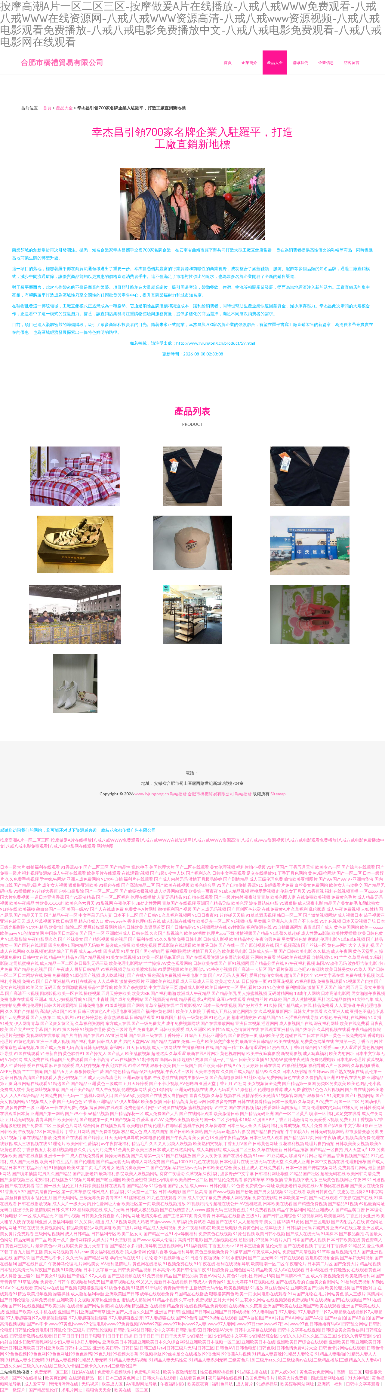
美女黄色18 (203, 1137)
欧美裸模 (26, 909)
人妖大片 (100, 1239)
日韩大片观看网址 (61, 1005)
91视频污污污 (199, 1203)
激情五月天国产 (322, 987)
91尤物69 (274, 1059)
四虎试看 (111, 951)
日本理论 (374, 1209)
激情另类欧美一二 (132, 1167)
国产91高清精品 (80, 897)
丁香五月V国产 (237, 1143)
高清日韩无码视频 (92, 1047)
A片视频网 (334, 1089)
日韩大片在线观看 (160, 1377)
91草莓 (323, 1251)
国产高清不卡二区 (293, 1275)
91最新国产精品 (171, 1017)
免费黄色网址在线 (317, 1041)
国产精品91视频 (343, 1203)
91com (259, 1155)
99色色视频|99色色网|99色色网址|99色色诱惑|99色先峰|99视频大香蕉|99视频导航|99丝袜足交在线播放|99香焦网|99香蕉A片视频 (128, 1353)
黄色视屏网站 (232, 1053)
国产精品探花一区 (127, 1113)
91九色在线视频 (204, 1161)
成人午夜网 (341, 951)
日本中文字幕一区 (100, 1269)
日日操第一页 (254, 981)
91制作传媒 (148, 1059)
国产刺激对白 (364, 1287)
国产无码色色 (69, 1101)
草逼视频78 (28, 1047)
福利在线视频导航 (233, 1263)
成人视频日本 (350, 915)
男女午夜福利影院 (194, 1227)
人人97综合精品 (24, 1095)
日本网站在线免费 (34, 975)
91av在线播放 (123, 1059)
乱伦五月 (43, 1197)
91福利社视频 (294, 1065)
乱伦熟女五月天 (291, 891)
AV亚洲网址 (116, 1035)
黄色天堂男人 (365, 951)
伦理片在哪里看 (167, 1125)
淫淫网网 (269, 1023)
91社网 (240, 1083)
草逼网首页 (154, 927)
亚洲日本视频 (247, 1023)
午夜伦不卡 (124, 903)
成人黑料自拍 (155, 1131)
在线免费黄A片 (276, 909)
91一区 (25, 1215)
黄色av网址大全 (342, 945)
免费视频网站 (53, 1227)
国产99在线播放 (27, 1377)
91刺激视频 (71, 1269)
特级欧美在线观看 (293, 957)
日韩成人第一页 (263, 951)
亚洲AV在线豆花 (345, 1227)
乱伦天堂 (274, 1245)
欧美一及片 (58, 1239)
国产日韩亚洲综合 (279, 1215)
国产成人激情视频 (299, 999)
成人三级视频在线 (30, 1143)
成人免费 (292, 1089)
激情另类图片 (132, 981)
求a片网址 (206, 999)
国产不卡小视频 (164, 1083)
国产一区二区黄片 (291, 1113)
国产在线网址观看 (196, 1113)
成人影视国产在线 (296, 1023)
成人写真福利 (315, 1053)
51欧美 (143, 957)
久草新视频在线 (226, 1095)
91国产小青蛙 (96, 999)
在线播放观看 (113, 1125)
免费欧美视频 (177, 1119)
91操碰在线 (109, 885)
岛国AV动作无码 (331, 963)
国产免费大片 (346, 1263)
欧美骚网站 (334, 1215)
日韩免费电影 (91, 1005)
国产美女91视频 (51, 1275)
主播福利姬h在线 (198, 1047)
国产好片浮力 (250, 1005)
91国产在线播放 (176, 1155)
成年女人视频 (54, 885)
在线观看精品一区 (86, 1377)
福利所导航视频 (285, 1125)
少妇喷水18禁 (238, 1119)
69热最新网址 (372, 1203)
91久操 (270, 1005)
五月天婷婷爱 (135, 1083)
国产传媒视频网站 (320, 1167)
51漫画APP (263, 1119)
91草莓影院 (16, 939)
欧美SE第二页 (80, 1167)
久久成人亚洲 (297, 1161)
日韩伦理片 (219, 1185)
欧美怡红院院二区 (65, 927)
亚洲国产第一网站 (47, 1113)
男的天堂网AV (136, 1041)
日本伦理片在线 (234, 1161)
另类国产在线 (149, 1095)
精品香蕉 (187, 999)
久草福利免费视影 (195, 1299)
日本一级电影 (284, 1101)
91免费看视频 (263, 1209)
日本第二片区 (320, 1263)
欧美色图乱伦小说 (364, 1083)
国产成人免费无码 (57, 1047)
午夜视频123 (30, 1131)
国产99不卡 (76, 1113)
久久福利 (261, 1125)
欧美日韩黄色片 (321, 1191)
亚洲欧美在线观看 (162, 981)
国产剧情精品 (235, 879)
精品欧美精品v (80, 1227)
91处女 (6, 1023)
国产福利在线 (140, 939)
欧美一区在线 (70, 993)
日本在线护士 (319, 1035)
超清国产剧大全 (298, 975)
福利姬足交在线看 (344, 1113)
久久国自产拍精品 (22, 1011)
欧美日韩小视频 (270, 1233)
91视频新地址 (171, 1257)
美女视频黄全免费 (264, 1083)
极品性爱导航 (100, 987)
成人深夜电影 (310, 903)
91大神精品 (37, 927)
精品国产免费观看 (66, 1059)
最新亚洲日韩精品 (256, 1041)
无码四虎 (52, 987)
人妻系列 (240, 975)
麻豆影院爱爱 (61, 1065)
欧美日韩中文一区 (222, 987)
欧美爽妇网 (55, 1377)
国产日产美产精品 (77, 1089)
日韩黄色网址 (265, 1143)
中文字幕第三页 (163, 987)
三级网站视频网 (49, 1233)
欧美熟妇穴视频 (208, 1143)
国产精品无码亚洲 (257, 1113)
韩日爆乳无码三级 (91, 963)
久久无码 (74, 1257)
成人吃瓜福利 (113, 975)
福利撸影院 (295, 987)
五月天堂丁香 (96, 1245)
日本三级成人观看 (266, 1137)
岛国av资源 (170, 1059)
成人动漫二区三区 (239, 1149)
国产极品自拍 (351, 1233)
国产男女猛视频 (268, 1191)
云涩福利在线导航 (302, 1017)
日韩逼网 (69, 921)
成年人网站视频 (236, 1197)
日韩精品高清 (175, 1101)
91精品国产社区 (304, 1173)
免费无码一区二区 (52, 1371)
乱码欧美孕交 (271, 1035)
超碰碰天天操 (232, 915)
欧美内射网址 (341, 1053)
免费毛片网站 (147, 1371)
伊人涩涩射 (350, 1047)
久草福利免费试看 (189, 1221)
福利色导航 (223, 1383)
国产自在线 (355, 1089)
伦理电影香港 (270, 1089)
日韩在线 (140, 933)
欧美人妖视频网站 (142, 1173)
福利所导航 (146, 1245)
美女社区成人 (245, 1167)
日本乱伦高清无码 (17, 1269)
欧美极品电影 (234, 951)
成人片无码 (114, 1209)
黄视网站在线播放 (43, 1035)
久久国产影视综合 (166, 933)
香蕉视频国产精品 (353, 1155)
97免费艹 (324, 1101)
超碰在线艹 (295, 1035)
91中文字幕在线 (329, 975)
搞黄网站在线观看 (106, 1107)
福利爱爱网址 (267, 1107)
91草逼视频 (28, 1281)
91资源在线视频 (172, 1107)
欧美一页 (243, 1293)
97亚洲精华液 (361, 879)
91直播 (374, 1017)
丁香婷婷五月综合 (180, 1035)
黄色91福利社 (240, 1275)
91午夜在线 (204, 1263)
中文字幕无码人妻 (95, 915)
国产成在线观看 (20, 1185)
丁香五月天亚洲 (360, 1215)
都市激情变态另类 (362, 1131)
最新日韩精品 (87, 969)
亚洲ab (41, 999)
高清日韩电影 (190, 1239)
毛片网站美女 (87, 1263)
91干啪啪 (153, 1287)
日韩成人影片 (109, 1041)
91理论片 (57, 1143)
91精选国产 (59, 1083)
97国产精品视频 (90, 957)
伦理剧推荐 (355, 1161)
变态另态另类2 (351, 1191)
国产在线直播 (30, 1155)
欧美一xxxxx (371, 927)
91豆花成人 (277, 1155)
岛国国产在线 (219, 1221)
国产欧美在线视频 (172, 885)
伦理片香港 (157, 1251)
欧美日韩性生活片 (56, 1161)
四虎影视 (48, 993)
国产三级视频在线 (124, 1275)
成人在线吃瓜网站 (179, 1149)
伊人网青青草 (26, 1023)
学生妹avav (318, 1071)
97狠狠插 (274, 1179)
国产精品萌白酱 (350, 1209)
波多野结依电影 (264, 903)
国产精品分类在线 (267, 963)
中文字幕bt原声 (358, 1125)
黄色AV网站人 (212, 1275)
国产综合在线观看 (358, 867)
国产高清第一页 (145, 1155)
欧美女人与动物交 (346, 885)
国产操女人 (95, 1053)
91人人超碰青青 (248, 1221)
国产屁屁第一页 (94, 1119)
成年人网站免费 (145, 1161)
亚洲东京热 (281, 921)
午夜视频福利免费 (83, 1281)
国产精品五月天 (58, 1071)
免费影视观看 (329, 981)
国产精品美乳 (224, 993)
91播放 (256, 1287)
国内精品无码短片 (87, 945)
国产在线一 (228, 945)
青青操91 (217, 1281)
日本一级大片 (12, 867)
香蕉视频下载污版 (301, 1179)
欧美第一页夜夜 (203, 891)
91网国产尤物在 (303, 1293)
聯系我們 (300, 62)
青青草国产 (46, 1119)
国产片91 (52, 1029)
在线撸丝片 (257, 999)
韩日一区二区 (289, 915)
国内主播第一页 (193, 1077)
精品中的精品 (61, 957)
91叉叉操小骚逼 (89, 1221)
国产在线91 (93, 1035)
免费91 (28, 981)
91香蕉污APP (13, 1191)
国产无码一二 (70, 1095)
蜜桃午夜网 (193, 1125)
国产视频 (68, 1287)
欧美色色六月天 (80, 903)
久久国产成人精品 (237, 1071)
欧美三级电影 (224, 1227)
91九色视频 (330, 921)
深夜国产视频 (47, 1269)
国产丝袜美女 (70, 939)
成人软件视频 (87, 1065)
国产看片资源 (280, 969)
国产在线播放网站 (217, 1023)
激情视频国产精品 (252, 933)
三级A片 (254, 1215)
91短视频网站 (310, 1215)
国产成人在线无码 (303, 1233)
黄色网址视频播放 (43, 1089)
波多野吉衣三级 (20, 1107)
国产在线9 (136, 975)
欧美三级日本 (148, 1149)
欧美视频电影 (236, 1287)
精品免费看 (323, 1005)
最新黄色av (46, 1245)
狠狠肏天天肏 (99, 1389)
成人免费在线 (36, 1059)
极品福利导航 (181, 1251)
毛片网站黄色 (331, 1293)
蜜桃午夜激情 (296, 1059)
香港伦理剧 (32, 1005)
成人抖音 (8, 1275)
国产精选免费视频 (310, 1203)
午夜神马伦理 (60, 1263)
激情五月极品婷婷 (205, 879)
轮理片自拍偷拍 (319, 1143)
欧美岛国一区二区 (208, 1119)
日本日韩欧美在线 (343, 1239)
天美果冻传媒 (207, 1071)
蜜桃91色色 (312, 1089)
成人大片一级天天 (69, 1203)
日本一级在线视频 (220, 1005)
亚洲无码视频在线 (191, 1089)
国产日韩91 (150, 915)
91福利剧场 (305, 981)
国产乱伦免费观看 (226, 1179)
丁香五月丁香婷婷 (330, 1245)
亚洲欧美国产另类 (307, 1287)
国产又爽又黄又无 (57, 1023)
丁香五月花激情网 (292, 1119)
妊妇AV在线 (83, 1371)
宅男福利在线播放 (51, 1179)
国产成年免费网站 (126, 999)
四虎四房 (321, 1227)
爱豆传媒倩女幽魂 (266, 975)
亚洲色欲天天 (12, 921)
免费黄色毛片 (343, 897)
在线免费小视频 (73, 1107)
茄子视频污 (374, 915)
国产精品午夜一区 (61, 915)
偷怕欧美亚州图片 (301, 879)
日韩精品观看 (142, 1017)
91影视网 (104, 903)
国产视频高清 (287, 945)
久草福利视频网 (176, 915)
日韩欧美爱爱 (171, 1029)
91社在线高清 (84, 981)
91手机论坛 (147, 1257)
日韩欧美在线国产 (210, 963)
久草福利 (299, 909)
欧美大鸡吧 (138, 1221)
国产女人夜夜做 (207, 1155)
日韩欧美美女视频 (352, 1143)
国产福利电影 (83, 1041)
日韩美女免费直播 (98, 1215)
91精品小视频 (165, 1299)
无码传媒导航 (126, 1137)
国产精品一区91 (158, 1233)
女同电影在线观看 (270, 1293)
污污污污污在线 (64, 1383)
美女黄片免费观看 (17, 1233)
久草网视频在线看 (333, 1029)
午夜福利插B (172, 1383)
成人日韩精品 (77, 1233)
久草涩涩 (177, 1053)
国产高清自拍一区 (43, 1191)
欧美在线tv (308, 1185)
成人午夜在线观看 (69, 873)
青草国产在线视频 (179, 903)
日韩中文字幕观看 (229, 873)
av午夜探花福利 (116, 1143)
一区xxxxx (368, 891)
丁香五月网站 (77, 1131)
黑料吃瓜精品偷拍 (334, 999)
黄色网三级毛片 (20, 1245)
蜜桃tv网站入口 (98, 1095)
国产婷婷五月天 (98, 1137)
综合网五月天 (350, 987)
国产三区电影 (317, 1221)
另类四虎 (262, 921)
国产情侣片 (77, 1275)
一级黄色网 (197, 1017)
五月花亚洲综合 (212, 1035)
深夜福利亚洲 (34, 1221)
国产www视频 (221, 1191)
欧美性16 (216, 1029)
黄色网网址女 (245, 1011)
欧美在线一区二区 (131, 1389)
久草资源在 (215, 1125)
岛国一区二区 (346, 1101)
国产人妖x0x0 (283, 1371)
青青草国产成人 (318, 927)
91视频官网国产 (291, 1095)
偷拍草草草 (254, 1179)
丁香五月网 (367, 1041)
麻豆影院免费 (70, 1245)
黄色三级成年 (109, 1083)
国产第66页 (125, 1095)
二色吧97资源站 (309, 969)
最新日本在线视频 (171, 1281)
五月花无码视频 (20, 1119)
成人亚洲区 (195, 1029)
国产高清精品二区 (138, 885)
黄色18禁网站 (161, 1089)
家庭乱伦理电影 (322, 939)
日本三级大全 (239, 1125)
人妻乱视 (366, 945)
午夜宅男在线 (114, 1065)
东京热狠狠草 (116, 1017)
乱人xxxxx (195, 1209)
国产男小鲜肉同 (150, 951)
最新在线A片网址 (203, 1053)
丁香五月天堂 (301, 867)
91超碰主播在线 (252, 1371)
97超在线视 (28, 1227)
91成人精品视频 (234, 891)
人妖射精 (369, 909)
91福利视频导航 (115, 969)
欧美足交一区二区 (213, 921)
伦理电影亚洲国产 (128, 1011)
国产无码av (214, 1131)
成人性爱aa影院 (316, 933)
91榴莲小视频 (219, 969)
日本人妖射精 (294, 1071)
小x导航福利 (186, 1233)
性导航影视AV (188, 1005)
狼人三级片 (355, 1293)
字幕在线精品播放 (35, 1137)
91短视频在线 (262, 1281)
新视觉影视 (291, 1053)
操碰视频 (92, 993)
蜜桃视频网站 (201, 1107)
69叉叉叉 (144, 1281)
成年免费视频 (43, 1299)
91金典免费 (124, 1149)
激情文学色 (151, 1215)
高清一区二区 (350, 1371)
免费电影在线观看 (17, 999)
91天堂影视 (120, 1239)
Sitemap (278, 793)
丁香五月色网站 (292, 873)
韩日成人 (100, 1191)
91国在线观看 (26, 1053)
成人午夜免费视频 (343, 909)
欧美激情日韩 (226, 1113)
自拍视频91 (322, 957)
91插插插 (57, 1167)
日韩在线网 (270, 1065)
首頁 (228, 62)
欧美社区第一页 (136, 1203)
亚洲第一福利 (330, 1383)
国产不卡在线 (306, 921)
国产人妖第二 (43, 1017)
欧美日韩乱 (68, 1119)
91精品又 (357, 1245)
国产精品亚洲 (83, 1083)
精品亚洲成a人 (320, 1209)
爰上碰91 (26, 1275)
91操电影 (8, 1215)
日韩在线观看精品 (254, 1101)
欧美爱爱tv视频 (324, 1119)
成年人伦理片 (164, 1239)
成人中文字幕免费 (204, 1197)
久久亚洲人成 (336, 1011)
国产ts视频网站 (359, 1095)
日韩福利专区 (103, 1233)
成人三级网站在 (166, 1047)
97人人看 (97, 1275)
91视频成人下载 (41, 1101)
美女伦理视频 (222, 867)
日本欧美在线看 (277, 1203)
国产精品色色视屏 (30, 969)
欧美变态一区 (327, 867)
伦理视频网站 (134, 1089)
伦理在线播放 (143, 897)
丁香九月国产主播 (26, 1251)
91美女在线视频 (121, 957)
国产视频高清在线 (161, 999)
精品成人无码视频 (160, 1227)
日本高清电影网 (335, 993)
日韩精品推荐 (296, 1149)
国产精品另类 (185, 1275)
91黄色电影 (24, 1041)
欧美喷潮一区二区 (268, 1263)
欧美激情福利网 (360, 1275)
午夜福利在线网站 (350, 1017)
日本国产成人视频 (309, 1239)
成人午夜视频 (108, 1089)
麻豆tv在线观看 (231, 999)
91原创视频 (244, 1233)
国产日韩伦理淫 (14, 1299)
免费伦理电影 (322, 1059)
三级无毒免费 (92, 1197)
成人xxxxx (198, 1185)
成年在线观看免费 (157, 1293)
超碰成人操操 (118, 945)
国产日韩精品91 (181, 927)
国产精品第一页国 (299, 1083)
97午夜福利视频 (300, 963)
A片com (81, 1251)
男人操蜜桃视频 (252, 993)
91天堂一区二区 (142, 1191)
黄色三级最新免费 (212, 1251)
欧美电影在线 (139, 1125)
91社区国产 (277, 867)
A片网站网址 (128, 1215)
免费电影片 (147, 1029)
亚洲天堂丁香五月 (216, 1083)
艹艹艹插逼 (32, 1071)
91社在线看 (295, 1191)
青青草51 (114, 1197)
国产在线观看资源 (202, 957)
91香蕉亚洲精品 (98, 1101)
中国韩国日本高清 (62, 933)
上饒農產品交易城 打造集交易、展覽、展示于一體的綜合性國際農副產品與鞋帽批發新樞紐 (75, 615)
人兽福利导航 (60, 1221)
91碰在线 (8, 909)
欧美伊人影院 (188, 1011)
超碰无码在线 (333, 1173)
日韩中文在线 (35, 957)
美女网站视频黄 (58, 1251)
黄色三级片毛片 (121, 1029)
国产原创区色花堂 (244, 909)
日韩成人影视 (215, 939)
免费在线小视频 (360, 975)
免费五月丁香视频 (356, 1119)
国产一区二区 (349, 873)
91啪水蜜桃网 (234, 1257)
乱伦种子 (139, 867)
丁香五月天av (221, 1245)
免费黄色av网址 (260, 1185)
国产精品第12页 (299, 1137)
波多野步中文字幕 (237, 1173)
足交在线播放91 (262, 873)
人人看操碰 (345, 1005)
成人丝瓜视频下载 (43, 921)
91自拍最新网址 (288, 927)
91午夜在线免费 (351, 1077)
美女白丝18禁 (277, 1221)
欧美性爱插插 (344, 933)
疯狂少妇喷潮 (161, 1179)
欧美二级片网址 (127, 1227)
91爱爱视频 (168, 969)
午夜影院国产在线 (356, 1197)
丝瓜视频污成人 (346, 1251)
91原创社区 (246, 1089)
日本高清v (161, 1269)
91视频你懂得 (93, 1029)
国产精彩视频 (96, 939)
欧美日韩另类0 (339, 969)
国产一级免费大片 (148, 1023)
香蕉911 (255, 885)
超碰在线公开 (226, 1203)
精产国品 (326, 1155)
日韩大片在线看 (308, 1011)
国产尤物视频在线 (221, 1239)
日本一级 (293, 1167)
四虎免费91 (59, 945)
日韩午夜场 (325, 1137)
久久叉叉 (157, 1143)
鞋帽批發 (178, 793)
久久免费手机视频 (22, 879)
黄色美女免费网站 (317, 1371)
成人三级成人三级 (197, 981)
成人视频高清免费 (354, 1137)
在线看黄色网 (193, 1377)
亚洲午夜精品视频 (231, 1137)
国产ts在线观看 (323, 1197)
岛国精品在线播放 (191, 1293)
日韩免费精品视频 (135, 1269)
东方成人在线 (118, 1023)
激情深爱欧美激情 (258, 1095)
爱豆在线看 (37, 1065)
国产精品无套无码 (113, 1161)
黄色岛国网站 (346, 927)
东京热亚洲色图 (106, 1299)
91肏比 (297, 1221)
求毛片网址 (72, 1389)
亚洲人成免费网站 (83, 879)
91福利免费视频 (355, 1281)
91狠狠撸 (288, 903)
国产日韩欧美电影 (295, 951)
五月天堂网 (223, 1299)
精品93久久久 (268, 1071)
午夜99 (359, 1179)
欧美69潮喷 (195, 933)
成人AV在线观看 (288, 1269)
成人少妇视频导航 (65, 999)
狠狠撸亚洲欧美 (83, 885)
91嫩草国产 (240, 1251)
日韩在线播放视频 (34, 1203)
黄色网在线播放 (147, 1263)
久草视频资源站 (41, 951)
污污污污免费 (99, 1149)
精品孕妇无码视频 (148, 1071)
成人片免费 (311, 1125)
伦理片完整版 (12, 1035)
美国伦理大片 (161, 867)
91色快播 (276, 987)
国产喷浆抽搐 (24, 1173)
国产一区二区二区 (102, 891)
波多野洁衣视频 (235, 957)
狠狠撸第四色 (221, 1293)
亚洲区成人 (372, 1227)
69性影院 (236, 927)
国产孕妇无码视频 (357, 1257)
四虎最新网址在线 (328, 1377)
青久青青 (202, 1215)
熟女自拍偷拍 (175, 1095)
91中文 (221, 1107)
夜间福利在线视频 (225, 1377)
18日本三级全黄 (250, 1245)
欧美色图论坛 (192, 969)
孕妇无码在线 (122, 1257)
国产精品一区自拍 (326, 1149)
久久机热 (321, 951)
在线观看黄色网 (366, 1269)
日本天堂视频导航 (359, 921)
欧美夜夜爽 (198, 1383)
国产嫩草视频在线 (118, 1281)
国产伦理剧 (84, 1161)
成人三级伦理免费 (266, 879)
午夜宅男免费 (268, 939)
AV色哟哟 (189, 1083)
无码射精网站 (280, 993)
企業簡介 (249, 62)
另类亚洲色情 (294, 939)
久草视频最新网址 (275, 1011)
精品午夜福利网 (291, 1209)
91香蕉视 (315, 891)
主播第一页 (345, 1041)
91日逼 (192, 1257)
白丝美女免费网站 (311, 885)
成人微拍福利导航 (87, 1293)
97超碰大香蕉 (45, 891)
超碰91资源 (192, 1059)
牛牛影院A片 (297, 1131)
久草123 (68, 1209)
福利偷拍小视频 (251, 867)
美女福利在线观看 (107, 1251)
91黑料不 (329, 1233)
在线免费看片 (272, 1167)
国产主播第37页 (178, 1215)
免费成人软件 (12, 1089)
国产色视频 (160, 1167)
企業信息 (326, 62)
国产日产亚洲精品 (53, 981)
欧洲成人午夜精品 (194, 993)
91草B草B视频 (351, 939)
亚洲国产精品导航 (213, 903)
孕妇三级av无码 (187, 1167)
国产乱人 (115, 1053)
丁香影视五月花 (36, 1149)
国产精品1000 (174, 1161)
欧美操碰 (103, 1227)
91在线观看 (22, 1287)
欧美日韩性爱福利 (83, 1143)
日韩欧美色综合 (217, 1167)
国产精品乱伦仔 (44, 1389)
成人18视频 (116, 1221)
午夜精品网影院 (366, 1029)
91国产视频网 (123, 1119)
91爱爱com (328, 1047)
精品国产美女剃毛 (341, 903)
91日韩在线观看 (289, 1257)
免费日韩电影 (189, 939)
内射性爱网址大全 (104, 1203)
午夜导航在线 (165, 1077)
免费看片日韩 (53, 1281)
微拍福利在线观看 (43, 867)
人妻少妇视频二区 (70, 1077)
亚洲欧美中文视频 (73, 1299)
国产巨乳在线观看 (30, 945)
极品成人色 (131, 1131)
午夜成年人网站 (267, 1251)
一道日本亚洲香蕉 (47, 897)
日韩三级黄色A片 (94, 1011)
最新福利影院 (111, 1173)
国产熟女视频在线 (347, 1071)
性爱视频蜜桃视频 (217, 1371)
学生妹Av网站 (53, 879)
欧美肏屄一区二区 (191, 1179)
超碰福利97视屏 (254, 1239)
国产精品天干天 (28, 915)
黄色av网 (197, 1101)
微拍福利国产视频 (175, 909)
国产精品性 (120, 867)
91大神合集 (363, 999)
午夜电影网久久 (42, 939)
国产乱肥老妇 (85, 1173)
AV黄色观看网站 (176, 963)
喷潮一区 (317, 1113)
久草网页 (306, 1101)
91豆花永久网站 (250, 1299)
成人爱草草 (35, 1383)
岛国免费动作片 (260, 1377)
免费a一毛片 (192, 1041)
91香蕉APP (71, 867)
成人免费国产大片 (161, 1113)
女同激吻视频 (74, 987)
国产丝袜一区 (313, 945)
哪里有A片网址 (303, 1155)
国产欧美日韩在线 (215, 1065)
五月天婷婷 (237, 1281)
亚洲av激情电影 (137, 1077)
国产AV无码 (219, 975)
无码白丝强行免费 (17, 1209)
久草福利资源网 (89, 1023)
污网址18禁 (264, 1275)
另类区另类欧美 (331, 1083)
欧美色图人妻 (283, 897)
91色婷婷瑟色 (90, 1017)
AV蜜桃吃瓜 (250, 1203)
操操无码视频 (117, 1155)
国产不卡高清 (96, 1059)
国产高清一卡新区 (250, 969)
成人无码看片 (221, 1089)
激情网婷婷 (80, 1239)
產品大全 (275, 62)
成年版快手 (274, 1227)
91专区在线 (138, 1065)
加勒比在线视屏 (334, 1185)
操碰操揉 (61, 1293)
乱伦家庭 (317, 909)
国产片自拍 (71, 1035)
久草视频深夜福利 (202, 1173)
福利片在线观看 (138, 879)
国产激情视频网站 (320, 915)
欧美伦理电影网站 (126, 963)
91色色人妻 (219, 1017)
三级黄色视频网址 (335, 1179)
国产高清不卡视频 (22, 993)
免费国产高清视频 (299, 1251)
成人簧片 (245, 1383)
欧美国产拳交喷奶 (131, 987)
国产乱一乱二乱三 (221, 1059)
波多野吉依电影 (362, 963)
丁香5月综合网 (303, 1047)
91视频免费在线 (178, 1263)
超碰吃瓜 (159, 1053)
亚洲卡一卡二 (56, 1155)
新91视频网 (238, 963)
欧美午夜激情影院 (180, 1371)
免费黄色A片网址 (141, 909)
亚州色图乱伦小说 (366, 1011)
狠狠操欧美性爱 (89, 1071)
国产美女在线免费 (366, 1185)
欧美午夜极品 (22, 903)
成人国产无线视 (24, 1161)
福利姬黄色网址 (160, 1011)
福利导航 (316, 1065)
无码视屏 (90, 1383)
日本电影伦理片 (351, 1059)
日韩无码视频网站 (327, 1131)
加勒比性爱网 (148, 903)
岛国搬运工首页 (295, 1107)
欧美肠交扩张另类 (222, 1041)
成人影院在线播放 (179, 921)
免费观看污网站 (352, 1167)
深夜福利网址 (326, 1023)
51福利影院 (197, 1245)
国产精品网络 (96, 1257)
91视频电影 (242, 921)
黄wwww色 (115, 921)
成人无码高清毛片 (105, 1077)
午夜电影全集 (194, 975)
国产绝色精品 (117, 1071)
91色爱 (238, 1185)
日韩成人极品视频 (142, 1209)
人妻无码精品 (169, 897)
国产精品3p (137, 1185)
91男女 (127, 951)
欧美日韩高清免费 (363, 1173)
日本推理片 (53, 1131)
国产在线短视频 (298, 1245)
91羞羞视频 (115, 1005)
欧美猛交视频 (144, 945)
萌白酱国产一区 (51, 909)
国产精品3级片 (27, 885)
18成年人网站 (307, 993)
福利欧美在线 (90, 1209)
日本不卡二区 (125, 915)
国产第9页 (333, 1125)
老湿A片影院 (238, 1131)
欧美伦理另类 (337, 1287)
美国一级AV (77, 909)
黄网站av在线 (46, 1287)
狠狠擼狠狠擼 (90, 1287)
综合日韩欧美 (130, 927)
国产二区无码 (260, 1257)
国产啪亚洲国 (108, 1179)
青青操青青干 (176, 1287)
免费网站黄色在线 (283, 1077)
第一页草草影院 (76, 1191)
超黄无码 (214, 1209)
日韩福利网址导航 (271, 1173)
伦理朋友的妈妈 (326, 1107)
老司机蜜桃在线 (24, 963)
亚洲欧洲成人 (118, 933)
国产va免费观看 (14, 1017)
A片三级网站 (338, 1065)
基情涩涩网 (255, 1047)
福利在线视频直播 (342, 891)
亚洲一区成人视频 (53, 1041)
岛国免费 (48, 1095)
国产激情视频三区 (17, 1179)
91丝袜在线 (135, 1197)
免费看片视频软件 (114, 1371)
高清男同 (375, 1293)
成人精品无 (43, 1215)
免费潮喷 (60, 975)
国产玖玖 (22, 1257)
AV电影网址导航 (142, 1383)
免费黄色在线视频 (215, 1233)
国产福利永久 (198, 873)
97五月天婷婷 (246, 1065)
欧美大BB (141, 993)
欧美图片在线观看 (104, 873)
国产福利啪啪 (163, 993)
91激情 (137, 1287)
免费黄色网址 (250, 1227)
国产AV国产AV (333, 879)
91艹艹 (340, 957)
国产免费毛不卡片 (48, 1257)
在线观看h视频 (135, 873)
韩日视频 (13, 1077)
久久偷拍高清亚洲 (318, 1077)
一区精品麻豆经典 (168, 957)
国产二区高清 (195, 1191)
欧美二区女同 (130, 1233)
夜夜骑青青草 (257, 897)
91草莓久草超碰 (285, 933)
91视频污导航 (82, 1179)
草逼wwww (160, 1221)
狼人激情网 (135, 1251)
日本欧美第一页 (293, 1197)
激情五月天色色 (206, 951)
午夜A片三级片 (179, 1071)
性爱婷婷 (17, 1065)
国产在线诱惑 (172, 1209)
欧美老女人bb (228, 981)
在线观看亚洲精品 (277, 1029)
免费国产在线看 (67, 1137)
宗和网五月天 (122, 1047)
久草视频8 (360, 1065)
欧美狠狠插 (151, 1101)
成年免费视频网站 (183, 1023)
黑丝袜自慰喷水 (20, 1197)
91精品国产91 (270, 1017)
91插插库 (22, 891)
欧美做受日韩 (204, 945)
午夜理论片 (295, 1263)
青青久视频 (199, 1095)
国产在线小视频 (237, 1155)
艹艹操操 (151, 963)
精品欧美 (264, 1269)
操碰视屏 (118, 939)
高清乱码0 (49, 1011)
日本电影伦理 (152, 1137)
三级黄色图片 (236, 1209)
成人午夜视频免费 (327, 1275)
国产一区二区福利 (113, 897)
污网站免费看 (263, 957)
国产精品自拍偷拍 (268, 1131)
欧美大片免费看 (293, 1377)
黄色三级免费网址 (350, 1035)
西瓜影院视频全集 (322, 1257)
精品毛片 (139, 1143)
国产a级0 (158, 873)
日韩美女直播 (251, 1059)
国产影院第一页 (243, 1035)
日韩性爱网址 (372, 1107)
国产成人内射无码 (171, 879)
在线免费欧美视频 (313, 897)
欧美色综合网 (203, 885)
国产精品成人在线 (295, 1005)
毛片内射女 (104, 1167)
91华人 (360, 969)
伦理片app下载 (221, 933)
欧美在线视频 (287, 1041)
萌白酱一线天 (48, 1185)
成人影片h (66, 1017)
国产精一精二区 (229, 1047)
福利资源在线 (259, 927)
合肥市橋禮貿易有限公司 (62, 62)
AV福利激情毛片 (115, 1263)
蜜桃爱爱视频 (262, 891)
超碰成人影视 (191, 987)
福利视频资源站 (36, 873)
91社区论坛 (255, 1077)
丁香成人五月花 (217, 1011)
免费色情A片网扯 (140, 1107)
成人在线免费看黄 (87, 1155)
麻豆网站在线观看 (30, 1083)
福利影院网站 (178, 951)
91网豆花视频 (281, 981)
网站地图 (105, 846)
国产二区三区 (96, 867)
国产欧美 (68, 1011)
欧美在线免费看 (354, 1023)
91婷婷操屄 (267, 1383)
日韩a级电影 (169, 1191)
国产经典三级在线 (145, 1035)
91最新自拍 (51, 1053)
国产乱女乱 (178, 1185)
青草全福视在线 (159, 1005)
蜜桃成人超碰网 (136, 1299)
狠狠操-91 (316, 1095)
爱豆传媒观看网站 (100, 927)
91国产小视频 (67, 1215)
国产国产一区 (92, 933)
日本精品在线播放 (228, 1215)
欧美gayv (8, 933)
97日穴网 (14, 1059)
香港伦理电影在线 (144, 921)
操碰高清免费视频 (164, 975)
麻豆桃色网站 (277, 1287)
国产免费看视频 (105, 1131)
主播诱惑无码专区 (206, 1287)
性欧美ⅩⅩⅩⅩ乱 (49, 903)
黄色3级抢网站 (322, 873)
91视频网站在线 (212, 927)
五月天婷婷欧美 (116, 993)
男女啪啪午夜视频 (368, 993)
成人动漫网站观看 (171, 891)
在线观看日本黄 (14, 1113)
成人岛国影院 (209, 1149)
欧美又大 (34, 987)
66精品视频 (98, 1113)
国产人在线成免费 (107, 909)
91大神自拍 (112, 879)
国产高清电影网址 (226, 1077)
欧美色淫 (239, 903)
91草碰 (275, 999)
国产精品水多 (122, 1245)
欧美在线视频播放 (169, 1203)
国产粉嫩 (244, 1191)
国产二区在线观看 (192, 867)
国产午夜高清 (178, 1137)
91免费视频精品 (157, 1275)
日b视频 (143, 1047)
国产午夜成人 (60, 969)
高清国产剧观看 (37, 1077)
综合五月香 (67, 951)
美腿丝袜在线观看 (109, 1185)
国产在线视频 (241, 1107)
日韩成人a (198, 1281)
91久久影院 (165, 939)
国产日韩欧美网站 (186, 1131)
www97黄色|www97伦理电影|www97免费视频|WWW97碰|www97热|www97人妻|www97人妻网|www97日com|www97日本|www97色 (179, 1323)
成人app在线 (90, 951)
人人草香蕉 (108, 981)
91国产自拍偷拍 (232, 885)
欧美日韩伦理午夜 (189, 1269)
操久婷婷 (70, 1029)
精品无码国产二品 (30, 1239)
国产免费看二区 (36, 1125)
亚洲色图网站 (242, 1269)
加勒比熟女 (369, 903)
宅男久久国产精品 (55, 1173)
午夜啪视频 (209, 1257)
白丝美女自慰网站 (323, 1281)
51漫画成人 (278, 1047)
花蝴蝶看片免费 (279, 885)
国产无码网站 (66, 1197)
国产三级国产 (184, 1065)
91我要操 (335, 1095)
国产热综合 (305, 1029)
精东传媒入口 (91, 921)
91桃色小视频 (117, 1287)
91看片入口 (280, 1239)
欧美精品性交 (241, 939)
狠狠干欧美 (160, 1065)
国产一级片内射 (228, 897)
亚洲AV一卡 (46, 1107)
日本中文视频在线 (327, 1161)
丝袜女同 (350, 1107)
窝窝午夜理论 (172, 1173)
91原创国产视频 (85, 975)
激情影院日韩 (47, 1209)
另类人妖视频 (179, 1143)
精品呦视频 (370, 1263)
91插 (181, 1197)
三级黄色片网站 (67, 1125)
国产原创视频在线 (257, 945)
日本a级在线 (316, 1269)
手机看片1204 (253, 987)
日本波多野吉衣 (221, 1101)
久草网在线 (358, 957)
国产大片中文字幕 (26, 1029)
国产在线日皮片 (32, 1263)
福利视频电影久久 (69, 1149)
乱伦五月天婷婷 (76, 1185)
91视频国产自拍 (358, 981)
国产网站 (135, 1005)
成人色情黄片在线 (242, 1029)
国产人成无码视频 (209, 909)
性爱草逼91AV (150, 1119)
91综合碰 (158, 1185)
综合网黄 (91, 1125)
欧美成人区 (113, 1383)
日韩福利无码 (299, 1227)
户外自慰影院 (71, 891)
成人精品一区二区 (56, 963)
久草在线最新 (269, 1149)
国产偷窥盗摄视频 (136, 891)
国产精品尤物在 (165, 1041)
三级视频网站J (171, 1245)
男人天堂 (352, 1149)
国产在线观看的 (290, 1281)
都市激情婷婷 (244, 1017)
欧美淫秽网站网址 (297, 1383)
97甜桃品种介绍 (33, 1167)
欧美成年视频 (39, 1293)
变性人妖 (176, 873)
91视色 (326, 1017)
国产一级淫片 (13, 1389)
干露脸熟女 (339, 1269)
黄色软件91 (74, 1053)
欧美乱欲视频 (137, 1053)
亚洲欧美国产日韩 (122, 1293)
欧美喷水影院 (144, 969)
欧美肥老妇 (286, 1185)
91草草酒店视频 (261, 915)
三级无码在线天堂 (267, 1161)
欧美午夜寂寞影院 (263, 1053)
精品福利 (117, 1191)
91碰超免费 (218, 1269)
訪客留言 (351, 62)
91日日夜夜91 (205, 915)
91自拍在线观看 (198, 897)
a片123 (368, 1149)
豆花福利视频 (291, 1143)
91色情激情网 (31, 933)
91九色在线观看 (161, 1197)
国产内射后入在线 (348, 1221)
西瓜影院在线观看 (174, 945)
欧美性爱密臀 (134, 1179)
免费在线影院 (265, 1197)
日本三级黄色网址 (123, 1377)
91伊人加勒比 (127, 1101)
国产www (141, 1239)
